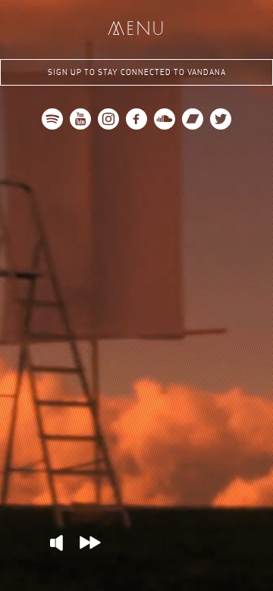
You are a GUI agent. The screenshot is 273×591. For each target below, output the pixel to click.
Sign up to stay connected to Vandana (137, 72)
